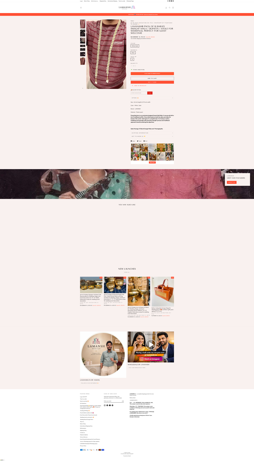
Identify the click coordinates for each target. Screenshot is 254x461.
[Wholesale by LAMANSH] (151, 347)
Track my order (122, 1)
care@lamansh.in (133, 400)
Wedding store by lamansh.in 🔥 (87, 417)
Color (133, 43)
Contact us (82, 432)
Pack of (134, 56)
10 (132, 59)
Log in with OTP (83, 396)
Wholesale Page (130, 1)
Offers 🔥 (135, 98)
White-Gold (135, 46)
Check (150, 93)
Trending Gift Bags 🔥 (85, 410)
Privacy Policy (83, 445)
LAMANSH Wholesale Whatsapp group (88, 443)
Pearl (133, 52)
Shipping (138, 38)
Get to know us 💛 (139, 136)
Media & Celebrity (84, 434)
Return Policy (87, 1)
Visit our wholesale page (137, 367)
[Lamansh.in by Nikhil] (103, 355)
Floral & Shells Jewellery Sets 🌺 (87, 412)
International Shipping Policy (86, 426)
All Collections (83, 403)
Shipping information (140, 133)
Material (134, 50)
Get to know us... (94, 1)
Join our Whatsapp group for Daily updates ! (90, 441)
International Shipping (112, 1)
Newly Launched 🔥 (84, 401)
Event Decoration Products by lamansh (88, 415)
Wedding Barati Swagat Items (86, 419)
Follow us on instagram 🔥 (90, 383)
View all (127, 272)
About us (82, 421)
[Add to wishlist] (81, 210)
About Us (231, 182)
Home (132, 20)
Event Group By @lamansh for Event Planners (90, 439)
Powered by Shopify (127, 455)
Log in (81, 1)
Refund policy (83, 428)
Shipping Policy (103, 1)
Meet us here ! (133, 397)
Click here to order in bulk (152, 73)
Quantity (134, 63)
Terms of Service (83, 437)
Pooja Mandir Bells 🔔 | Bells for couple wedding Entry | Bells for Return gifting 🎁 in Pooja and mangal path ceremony (90, 407)
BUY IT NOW (152, 82)
